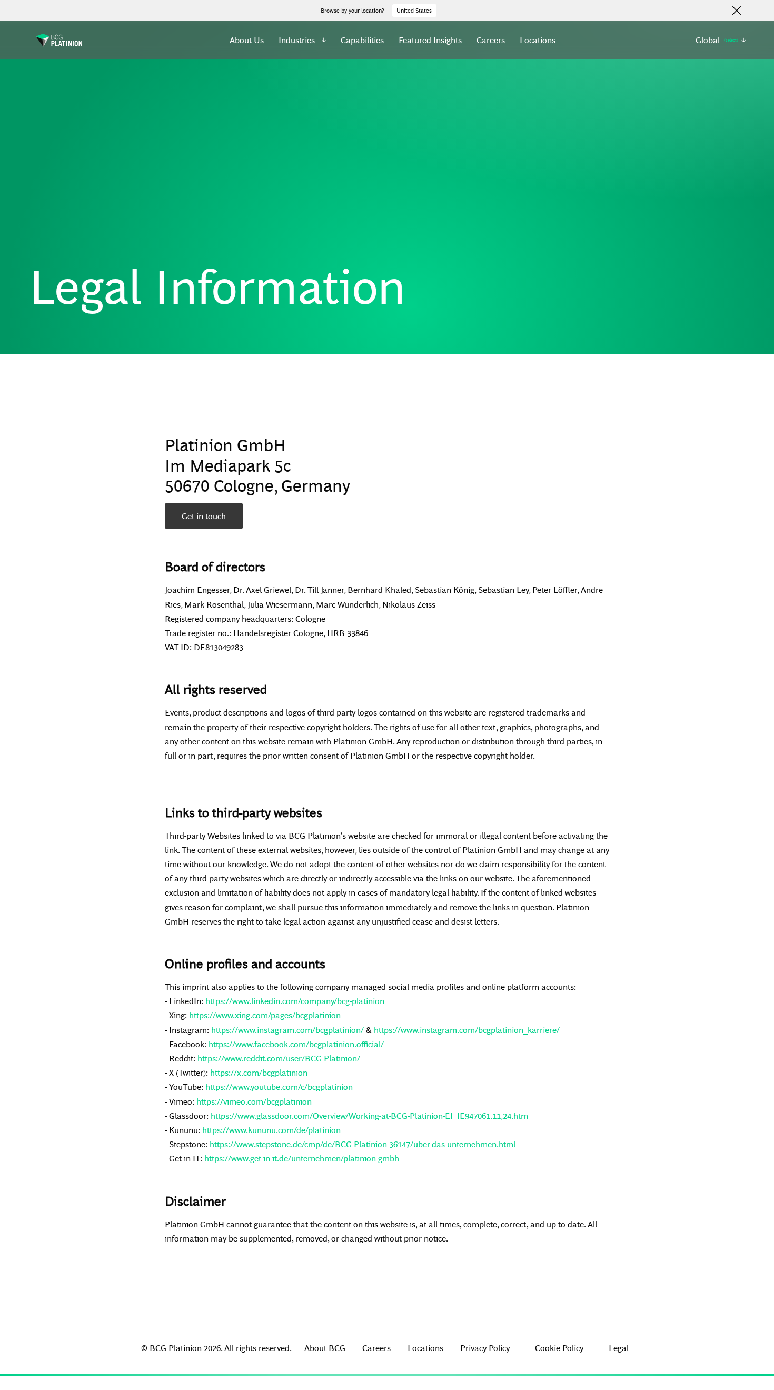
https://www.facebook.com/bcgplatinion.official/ (296, 1043)
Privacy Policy (485, 1347)
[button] (302, 40)
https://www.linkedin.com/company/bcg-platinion (294, 1000)
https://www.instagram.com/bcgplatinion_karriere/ (467, 1029)
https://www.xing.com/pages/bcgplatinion (265, 1014)
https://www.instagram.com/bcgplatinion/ (287, 1029)
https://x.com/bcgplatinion (258, 1072)
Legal (619, 1347)
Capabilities (362, 39)
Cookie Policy (559, 1347)
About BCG (324, 1347)
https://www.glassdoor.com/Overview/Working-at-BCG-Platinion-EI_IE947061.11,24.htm (369, 1115)
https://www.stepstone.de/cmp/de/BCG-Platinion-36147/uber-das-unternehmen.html (362, 1143)
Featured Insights (430, 39)
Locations (537, 39)
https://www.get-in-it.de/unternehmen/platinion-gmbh (301, 1158)
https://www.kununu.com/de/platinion (271, 1129)
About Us (247, 39)
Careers (491, 39)
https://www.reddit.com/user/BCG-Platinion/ (278, 1058)
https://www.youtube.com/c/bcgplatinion (279, 1086)
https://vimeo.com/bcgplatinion (254, 1101)
